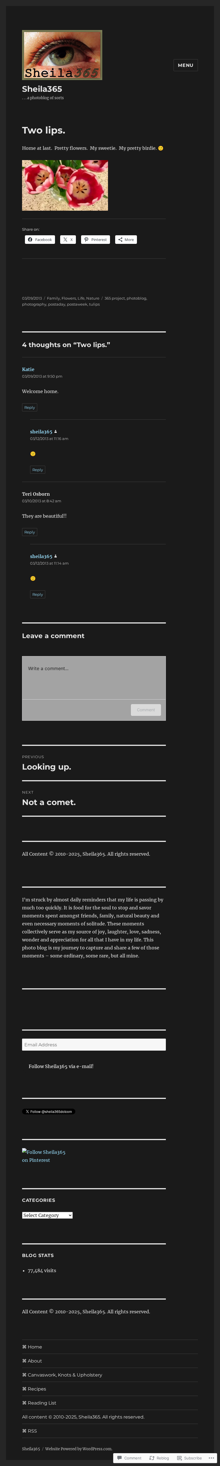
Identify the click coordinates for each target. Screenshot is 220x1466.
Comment (146, 709)
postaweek (77, 304)
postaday (56, 304)
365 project (115, 298)
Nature (92, 298)
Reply (29, 407)
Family (53, 298)
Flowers (69, 298)
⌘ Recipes (34, 1389)
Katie (28, 369)
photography (34, 304)
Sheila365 (42, 89)
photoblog (136, 298)
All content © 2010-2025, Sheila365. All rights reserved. (83, 1417)
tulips (94, 304)
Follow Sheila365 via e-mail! (61, 1066)
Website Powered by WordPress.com (78, 1449)
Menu (186, 65)
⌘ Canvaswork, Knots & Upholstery (62, 1375)
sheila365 (41, 432)
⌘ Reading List (39, 1403)
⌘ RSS (29, 1431)
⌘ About (32, 1361)
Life (81, 298)
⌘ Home (32, 1347)
